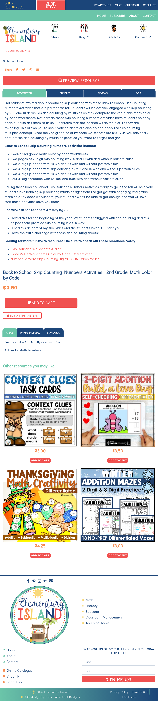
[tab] (24, 93)
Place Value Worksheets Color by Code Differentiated (52, 254)
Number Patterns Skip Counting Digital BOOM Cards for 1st (55, 259)
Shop (55, 37)
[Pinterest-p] (34, 581)
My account (102, 5)
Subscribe (118, 16)
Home (101, 16)
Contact (149, 16)
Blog (82, 37)
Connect (141, 37)
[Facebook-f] (28, 581)
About (134, 16)
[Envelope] (51, 581)
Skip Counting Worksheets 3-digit (36, 249)
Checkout (132, 5)
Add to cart (40, 460)
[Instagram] (39, 581)
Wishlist (149, 5)
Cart (118, 5)
